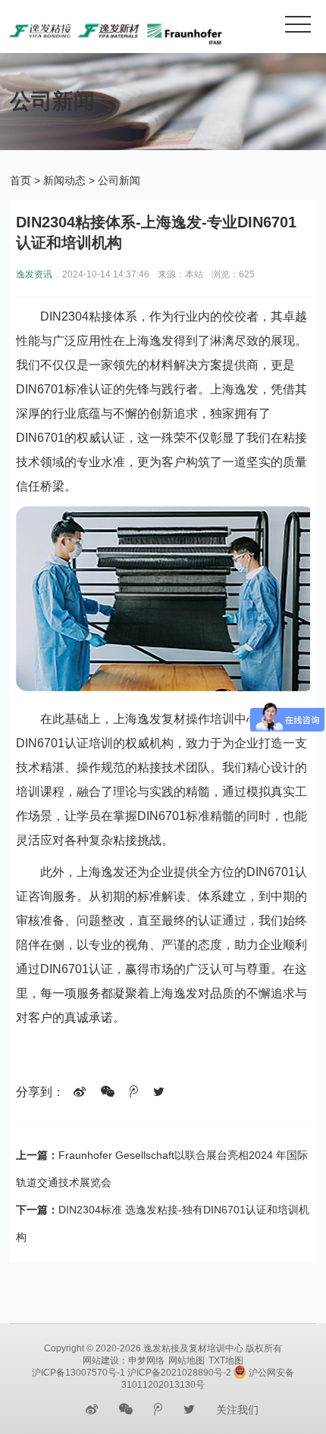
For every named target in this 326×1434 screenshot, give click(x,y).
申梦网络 (146, 1360)
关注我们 (237, 1410)
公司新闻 (119, 180)
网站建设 (101, 1360)
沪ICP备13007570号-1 (78, 1372)
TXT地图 (225, 1360)
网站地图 (186, 1360)
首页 (20, 180)
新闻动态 (64, 180)
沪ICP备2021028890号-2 (179, 1372)
